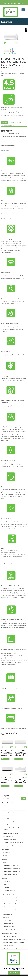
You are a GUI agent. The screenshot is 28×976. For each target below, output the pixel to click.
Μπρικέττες (5, 852)
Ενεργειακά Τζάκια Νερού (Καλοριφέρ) (13, 842)
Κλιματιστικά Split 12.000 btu (11, 865)
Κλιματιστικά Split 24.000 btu (11, 871)
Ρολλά (5, 884)
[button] (26, 952)
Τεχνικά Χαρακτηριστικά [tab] (8, 125)
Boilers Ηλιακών (6, 809)
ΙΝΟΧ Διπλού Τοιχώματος (9, 948)
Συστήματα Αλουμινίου (9, 910)
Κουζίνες (5, 917)
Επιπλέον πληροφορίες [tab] (15, 122)
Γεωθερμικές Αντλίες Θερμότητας (10, 833)
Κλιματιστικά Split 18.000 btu (11, 868)
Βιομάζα (4, 825)
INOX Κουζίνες (7, 920)
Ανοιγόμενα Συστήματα (9, 901)
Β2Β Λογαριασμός (12, 3)
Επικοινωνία (20, 3)
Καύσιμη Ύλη (5, 849)
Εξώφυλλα (5, 881)
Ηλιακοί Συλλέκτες (7, 815)
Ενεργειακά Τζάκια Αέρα (9, 839)
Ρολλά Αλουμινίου (9, 890)
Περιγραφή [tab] (4, 122)
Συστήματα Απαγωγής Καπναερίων (10, 933)
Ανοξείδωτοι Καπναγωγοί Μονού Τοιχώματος (13, 942)
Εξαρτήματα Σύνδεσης (8, 945)
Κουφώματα (4, 878)
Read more (5, 759)
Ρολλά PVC (7, 887)
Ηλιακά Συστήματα (6, 806)
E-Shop (4, 3)
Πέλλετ (4, 855)
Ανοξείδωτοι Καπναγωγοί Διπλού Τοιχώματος (13, 939)
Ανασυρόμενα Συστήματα (10, 897)
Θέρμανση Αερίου (7, 846)
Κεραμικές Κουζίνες (8, 926)
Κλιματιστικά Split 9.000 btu (10, 874)
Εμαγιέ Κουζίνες (7, 923)
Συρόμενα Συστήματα (9, 904)
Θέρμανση (4, 818)
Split (8, 115)
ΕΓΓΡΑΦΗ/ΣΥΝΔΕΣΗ (17, 70)
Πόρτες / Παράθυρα (7, 895)
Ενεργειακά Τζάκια (7, 836)
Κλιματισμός (12, 115)
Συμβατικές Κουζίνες (9, 929)
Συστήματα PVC (8, 907)
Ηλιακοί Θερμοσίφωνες (8, 812)
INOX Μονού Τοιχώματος (9, 936)
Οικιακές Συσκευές (6, 914)
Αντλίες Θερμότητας (7, 821)
